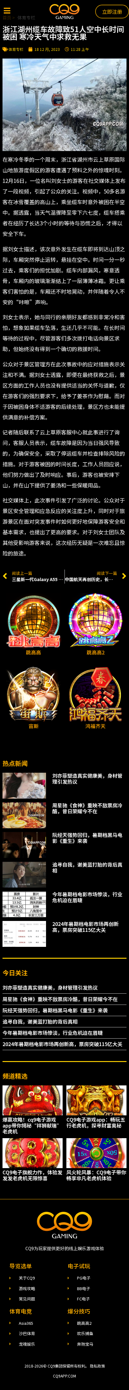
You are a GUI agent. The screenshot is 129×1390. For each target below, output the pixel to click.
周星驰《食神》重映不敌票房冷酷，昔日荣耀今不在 (87, 808)
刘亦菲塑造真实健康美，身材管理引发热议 (87, 778)
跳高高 (33, 652)
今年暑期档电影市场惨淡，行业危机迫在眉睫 (87, 897)
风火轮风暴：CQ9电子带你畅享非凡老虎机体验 (96, 1175)
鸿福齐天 (95, 726)
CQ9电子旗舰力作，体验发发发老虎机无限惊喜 (32, 1175)
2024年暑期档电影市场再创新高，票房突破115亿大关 (85, 926)
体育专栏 (15, 49)
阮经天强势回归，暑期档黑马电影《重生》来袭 (87, 837)
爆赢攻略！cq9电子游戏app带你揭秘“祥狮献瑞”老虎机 (32, 1125)
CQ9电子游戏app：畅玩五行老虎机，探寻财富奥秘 (95, 1122)
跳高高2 (96, 652)
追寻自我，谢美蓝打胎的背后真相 (87, 867)
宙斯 (33, 726)
